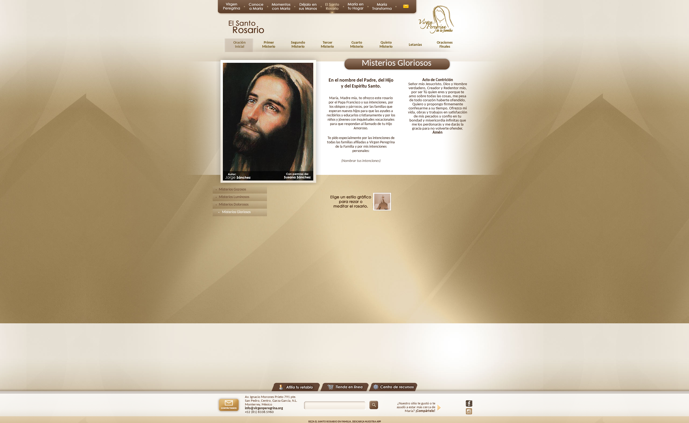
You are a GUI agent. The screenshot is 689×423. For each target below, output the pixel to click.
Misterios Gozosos (232, 190)
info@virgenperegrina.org (264, 408)
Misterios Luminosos (234, 197)
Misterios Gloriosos (236, 212)
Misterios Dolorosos (233, 205)
